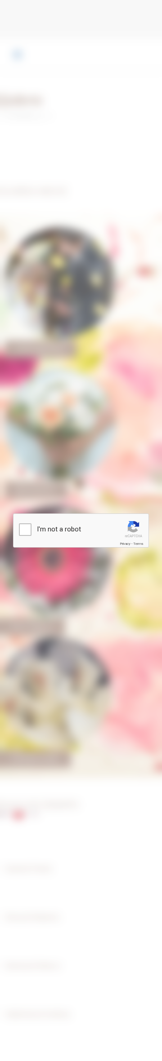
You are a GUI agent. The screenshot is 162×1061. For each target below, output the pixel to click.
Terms (138, 544)
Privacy (125, 544)
